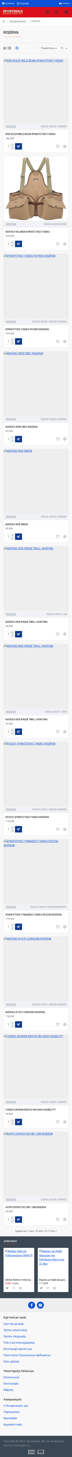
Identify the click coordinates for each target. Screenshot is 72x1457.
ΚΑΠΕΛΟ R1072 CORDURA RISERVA (25, 1012)
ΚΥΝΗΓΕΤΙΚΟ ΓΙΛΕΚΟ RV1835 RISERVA (27, 329)
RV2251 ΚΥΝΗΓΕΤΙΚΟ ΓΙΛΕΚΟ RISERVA (27, 817)
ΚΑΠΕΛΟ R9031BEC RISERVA (21, 426)
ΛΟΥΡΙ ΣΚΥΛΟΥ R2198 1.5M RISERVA (25, 1207)
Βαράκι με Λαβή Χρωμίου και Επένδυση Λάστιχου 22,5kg (53, 1279)
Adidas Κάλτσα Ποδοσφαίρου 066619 (19, 1279)
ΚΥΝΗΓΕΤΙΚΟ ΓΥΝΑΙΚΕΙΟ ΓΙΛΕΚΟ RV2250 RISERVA (33, 914)
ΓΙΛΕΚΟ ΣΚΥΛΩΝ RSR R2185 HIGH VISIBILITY (30, 1109)
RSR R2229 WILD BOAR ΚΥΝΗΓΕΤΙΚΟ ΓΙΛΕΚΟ (30, 134)
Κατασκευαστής (18, 21)
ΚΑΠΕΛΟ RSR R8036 (16, 524)
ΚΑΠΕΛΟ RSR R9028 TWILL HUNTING (26, 622)
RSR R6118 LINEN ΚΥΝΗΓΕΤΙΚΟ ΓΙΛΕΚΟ (27, 231)
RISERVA (11, 126)
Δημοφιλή (10, 1241)
